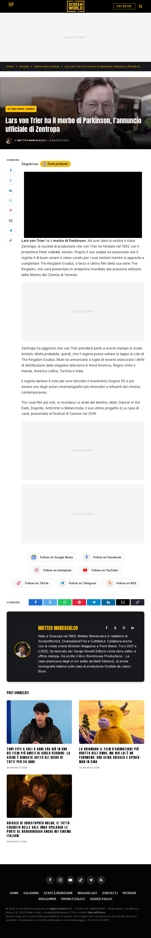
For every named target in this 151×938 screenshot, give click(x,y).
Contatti (110, 892)
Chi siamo (31, 892)
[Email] (11, 220)
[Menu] (11, 4)
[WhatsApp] (11, 200)
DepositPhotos (96, 912)
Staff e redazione (58, 892)
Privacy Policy (73, 898)
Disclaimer (47, 898)
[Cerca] (140, 6)
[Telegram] (11, 230)
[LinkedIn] (11, 190)
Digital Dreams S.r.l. (61, 908)
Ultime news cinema (21, 109)
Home (14, 892)
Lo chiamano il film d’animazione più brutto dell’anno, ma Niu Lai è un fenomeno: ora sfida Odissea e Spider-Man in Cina (110, 755)
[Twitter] (11, 180)
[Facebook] (11, 170)
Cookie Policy (101, 898)
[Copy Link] (11, 240)
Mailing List (87, 892)
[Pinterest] (11, 210)
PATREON (124, 6)
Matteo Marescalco (31, 140)
